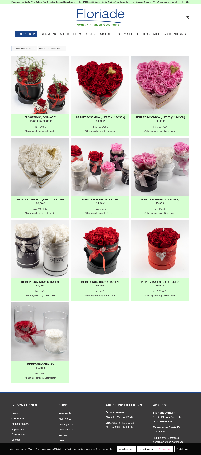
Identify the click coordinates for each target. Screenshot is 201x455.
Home (14, 413)
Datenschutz (18, 434)
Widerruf (63, 435)
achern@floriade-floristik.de (168, 442)
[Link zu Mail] (187, 2)
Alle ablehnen (165, 449)
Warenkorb (65, 413)
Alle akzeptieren (126, 449)
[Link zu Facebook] (183, 2)
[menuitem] (26, 34)
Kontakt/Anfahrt (20, 423)
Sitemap (15, 439)
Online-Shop (18, 418)
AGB (61, 440)
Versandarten (66, 429)
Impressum (17, 429)
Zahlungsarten (66, 424)
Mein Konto (65, 418)
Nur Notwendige (146, 449)
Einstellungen (182, 449)
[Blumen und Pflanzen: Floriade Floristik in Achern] (100, 17)
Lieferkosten (50, 131)
